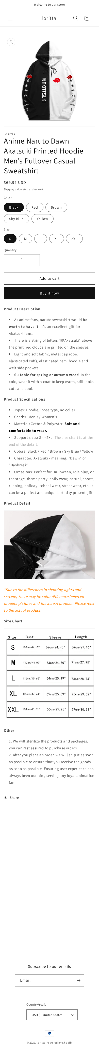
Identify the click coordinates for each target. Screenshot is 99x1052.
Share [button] (14, 797)
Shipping (9, 189)
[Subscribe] (78, 980)
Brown (56, 207)
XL (57, 238)
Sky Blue (16, 218)
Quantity (10, 250)
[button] (10, 18)
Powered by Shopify (59, 1042)
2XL (74, 238)
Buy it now (49, 293)
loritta (41, 1042)
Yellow (42, 218)
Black (14, 207)
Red (34, 207)
